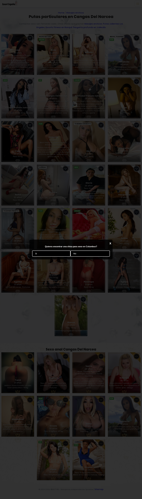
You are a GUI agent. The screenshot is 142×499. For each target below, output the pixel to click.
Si (36, 253)
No (74, 253)
